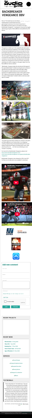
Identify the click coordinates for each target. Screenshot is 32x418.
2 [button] (13, 407)
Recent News (8, 337)
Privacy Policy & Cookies (26, 412)
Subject (3, 274)
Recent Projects (9, 318)
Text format (5, 291)
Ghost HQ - (10, 344)
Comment (4, 280)
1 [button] (11, 407)
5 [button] (20, 407)
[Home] (13, 4)
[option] (16, 327)
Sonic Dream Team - (13, 348)
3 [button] (15, 407)
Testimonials (8, 380)
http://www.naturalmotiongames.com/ (11, 152)
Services (6, 356)
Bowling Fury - (11, 346)
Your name (4, 268)
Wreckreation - (11, 341)
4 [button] (18, 407)
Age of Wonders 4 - (12, 351)
